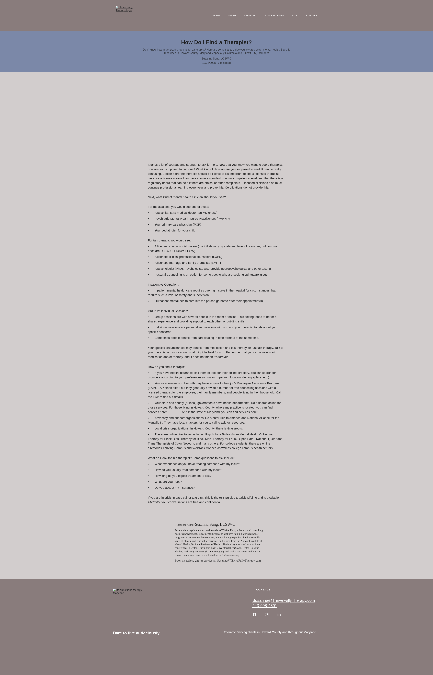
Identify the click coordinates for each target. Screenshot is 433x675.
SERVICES (249, 15)
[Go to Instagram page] (268, 614)
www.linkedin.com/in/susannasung (220, 555)
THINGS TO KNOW (273, 15)
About (232, 15)
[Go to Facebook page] (256, 614)
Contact (311, 15)
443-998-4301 (264, 605)
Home (216, 15)
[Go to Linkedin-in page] (279, 614)
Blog (295, 15)
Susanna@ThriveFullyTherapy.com (239, 560)
